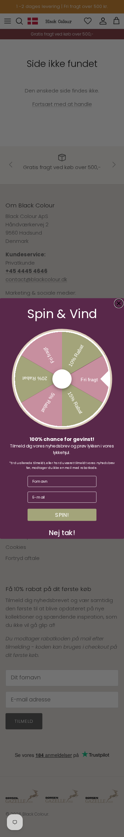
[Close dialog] (119, 303)
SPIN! (62, 515)
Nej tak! (62, 531)
